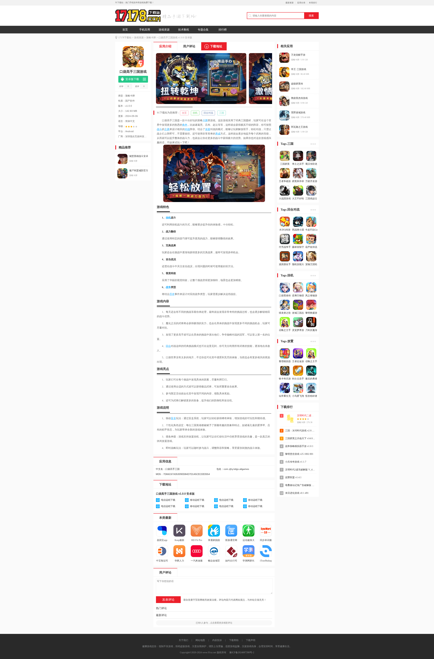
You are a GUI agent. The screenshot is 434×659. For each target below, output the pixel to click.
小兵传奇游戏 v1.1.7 (295, 462)
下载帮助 (234, 640)
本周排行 (313, 3)
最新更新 (289, 3)
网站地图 (200, 640)
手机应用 (144, 29)
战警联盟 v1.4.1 (293, 477)
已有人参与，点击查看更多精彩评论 (214, 623)
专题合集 (203, 29)
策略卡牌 (151, 37)
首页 (125, 29)
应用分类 (301, 3)
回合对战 (208, 113)
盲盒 (173, 418)
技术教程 (183, 29)
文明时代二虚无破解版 (309, 415)
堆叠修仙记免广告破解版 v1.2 (300, 485)
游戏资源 (164, 29)
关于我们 (183, 640)
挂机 (195, 113)
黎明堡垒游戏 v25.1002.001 (299, 454)
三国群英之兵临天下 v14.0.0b (300, 438)
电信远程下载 (168, 500)
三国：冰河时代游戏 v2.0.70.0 (300, 430)
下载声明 (250, 640)
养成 (217, 133)
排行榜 (223, 29)
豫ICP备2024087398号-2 (241, 652)
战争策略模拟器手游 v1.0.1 (299, 446)
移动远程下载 (197, 500)
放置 (184, 113)
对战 (187, 129)
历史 (172, 294)
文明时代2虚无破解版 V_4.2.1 (300, 469)
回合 (168, 346)
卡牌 (205, 120)
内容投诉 (217, 640)
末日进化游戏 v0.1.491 (297, 493)
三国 (221, 113)
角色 (184, 124)
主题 (167, 129)
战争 (168, 287)
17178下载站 (124, 37)
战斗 (159, 129)
